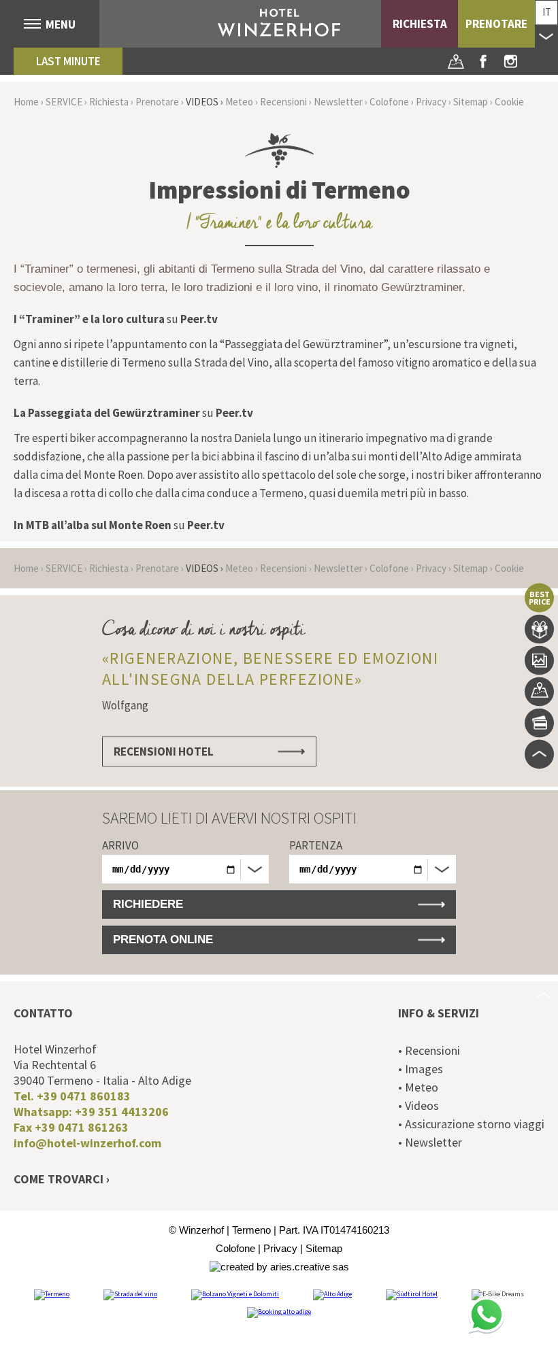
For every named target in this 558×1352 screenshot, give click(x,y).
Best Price (540, 598)
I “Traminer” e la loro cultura (89, 318)
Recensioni (283, 101)
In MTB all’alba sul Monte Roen (92, 525)
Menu (61, 24)
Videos (202, 101)
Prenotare (496, 23)
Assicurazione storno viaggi (474, 1124)
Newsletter (338, 101)
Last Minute (68, 61)
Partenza (315, 845)
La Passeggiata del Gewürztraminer (107, 412)
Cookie (509, 101)
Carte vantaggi (539, 723)
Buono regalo (539, 629)
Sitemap (470, 101)
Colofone (389, 101)
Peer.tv (199, 318)
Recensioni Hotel (164, 751)
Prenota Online (163, 939)
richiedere (148, 904)
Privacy (431, 101)
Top (539, 754)
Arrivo (120, 845)
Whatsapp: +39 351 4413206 (91, 1111)
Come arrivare (539, 692)
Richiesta (420, 23)
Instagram (510, 61)
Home (26, 101)
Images (539, 660)
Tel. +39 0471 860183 (72, 1096)
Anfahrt (456, 61)
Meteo (239, 101)
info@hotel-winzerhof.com (87, 1143)
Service (64, 101)
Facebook (483, 61)
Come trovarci (58, 1179)
